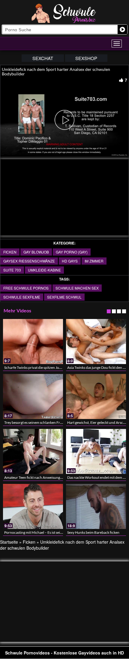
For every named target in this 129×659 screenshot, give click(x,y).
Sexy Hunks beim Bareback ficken (93, 532)
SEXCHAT (42, 58)
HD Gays (70, 260)
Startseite (9, 542)
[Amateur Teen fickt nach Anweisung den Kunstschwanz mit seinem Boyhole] (33, 451)
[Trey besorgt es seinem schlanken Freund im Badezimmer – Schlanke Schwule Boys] (33, 396)
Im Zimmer (94, 260)
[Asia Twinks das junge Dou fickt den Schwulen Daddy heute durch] (96, 341)
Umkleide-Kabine (44, 269)
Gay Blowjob (36, 251)
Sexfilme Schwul (64, 296)
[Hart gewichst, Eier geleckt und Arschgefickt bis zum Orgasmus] (96, 396)
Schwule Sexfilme (21, 296)
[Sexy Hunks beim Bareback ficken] (96, 506)
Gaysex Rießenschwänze (29, 260)
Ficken (9, 251)
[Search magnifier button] (122, 29)
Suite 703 (12, 269)
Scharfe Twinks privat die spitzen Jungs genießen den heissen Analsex (57, 367)
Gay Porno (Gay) (72, 251)
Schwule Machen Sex (77, 287)
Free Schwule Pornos (26, 287)
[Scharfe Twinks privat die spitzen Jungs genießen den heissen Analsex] (33, 341)
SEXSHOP (86, 58)
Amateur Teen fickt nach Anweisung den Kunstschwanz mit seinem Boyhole (63, 477)
